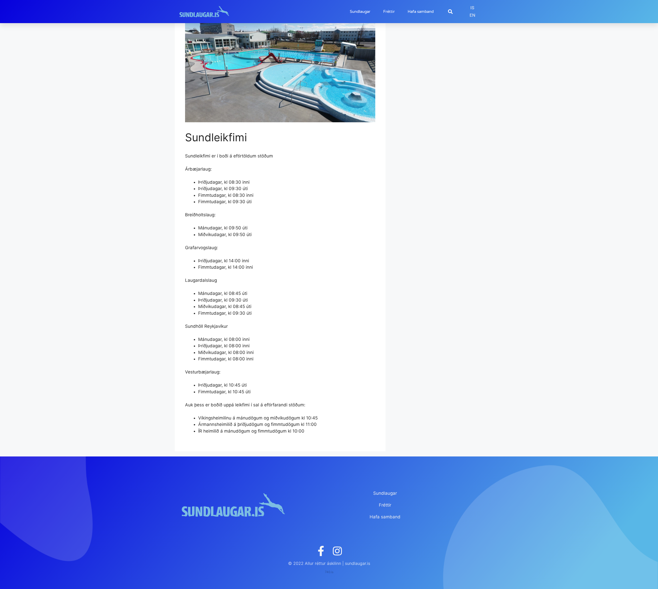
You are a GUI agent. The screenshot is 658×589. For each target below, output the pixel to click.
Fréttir (389, 11)
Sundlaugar (360, 11)
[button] (450, 11)
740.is (329, 572)
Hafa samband (421, 11)
